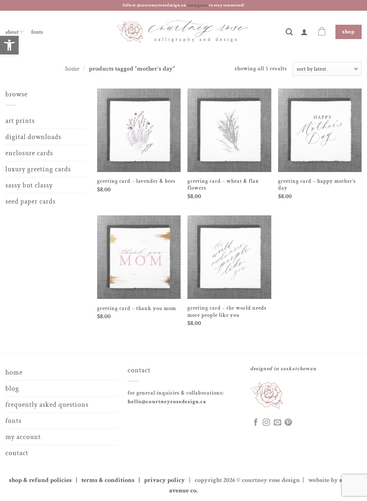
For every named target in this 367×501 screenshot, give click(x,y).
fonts (37, 32)
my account (23, 437)
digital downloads (33, 137)
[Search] (289, 31)
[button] (304, 32)
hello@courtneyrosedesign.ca (167, 401)
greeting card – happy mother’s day (317, 185)
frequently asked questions (47, 404)
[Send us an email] (277, 423)
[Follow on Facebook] (255, 423)
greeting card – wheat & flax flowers (223, 185)
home (14, 372)
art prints (20, 120)
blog (12, 388)
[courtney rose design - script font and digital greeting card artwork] (183, 32)
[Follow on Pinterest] (288, 423)
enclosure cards (29, 153)
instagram (198, 5)
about (12, 32)
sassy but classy (29, 185)
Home (72, 69)
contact (16, 453)
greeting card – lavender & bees (136, 181)
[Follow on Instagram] (266, 423)
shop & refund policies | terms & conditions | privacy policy (98, 480)
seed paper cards (30, 201)
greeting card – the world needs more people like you (227, 312)
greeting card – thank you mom (136, 308)
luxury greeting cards (38, 169)
